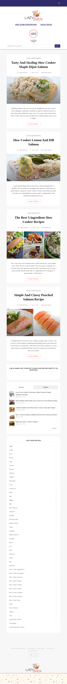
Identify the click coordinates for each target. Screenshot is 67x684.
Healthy (11, 515)
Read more (33, 124)
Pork (10, 550)
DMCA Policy (31, 648)
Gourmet (12, 511)
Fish (10, 504)
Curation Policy (32, 650)
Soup (10, 604)
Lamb (11, 527)
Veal (10, 615)
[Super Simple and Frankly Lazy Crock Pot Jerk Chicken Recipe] (12, 405)
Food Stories (13, 508)
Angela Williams (23, 72)
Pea (10, 546)
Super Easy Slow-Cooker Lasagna (27, 422)
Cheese (11, 469)
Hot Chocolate (13, 519)
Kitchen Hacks (13, 523)
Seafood (11, 565)
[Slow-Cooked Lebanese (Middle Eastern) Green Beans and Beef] (12, 419)
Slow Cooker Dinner (33, 58)
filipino (11, 500)
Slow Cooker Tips (33, 213)
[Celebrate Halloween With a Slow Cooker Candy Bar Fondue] (12, 412)
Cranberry (12, 488)
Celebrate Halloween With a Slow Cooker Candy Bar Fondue (35, 408)
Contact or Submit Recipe (18, 648)
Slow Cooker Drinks (15, 585)
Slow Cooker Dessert (16, 577)
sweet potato (13, 608)
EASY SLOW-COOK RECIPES (26, 24)
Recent (21, 387)
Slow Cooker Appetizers (16, 569)
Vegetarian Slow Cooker (17, 627)
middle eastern (14, 534)
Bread (11, 458)
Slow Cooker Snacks (15, 596)
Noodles (11, 538)
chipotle (11, 477)
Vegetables (12, 623)
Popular (45, 387)
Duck (10, 492)
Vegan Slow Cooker (15, 619)
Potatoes (12, 554)
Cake (10, 461)
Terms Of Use (50, 648)
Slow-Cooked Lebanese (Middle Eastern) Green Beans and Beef (36, 415)
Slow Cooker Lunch (15, 588)
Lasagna (11, 531)
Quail (10, 558)
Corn (10, 484)
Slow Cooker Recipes (33, 136)
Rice (10, 561)
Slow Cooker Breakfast (16, 573)
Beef (10, 454)
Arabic (11, 450)
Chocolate (12, 481)
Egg (10, 496)
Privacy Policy (41, 648)
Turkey (11, 612)
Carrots (11, 465)
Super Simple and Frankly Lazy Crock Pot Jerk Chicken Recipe (36, 400)
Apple (11, 446)
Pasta (11, 542)
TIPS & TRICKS (46, 24)
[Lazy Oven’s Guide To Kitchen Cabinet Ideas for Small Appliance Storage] (12, 396)
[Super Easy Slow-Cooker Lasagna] (12, 426)
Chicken (11, 473)
